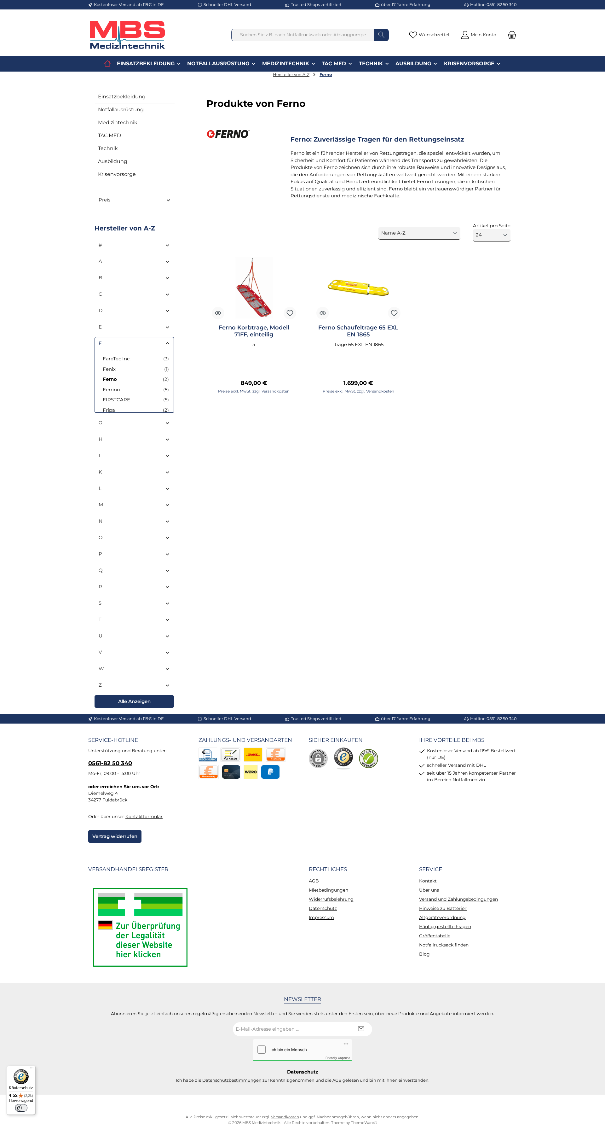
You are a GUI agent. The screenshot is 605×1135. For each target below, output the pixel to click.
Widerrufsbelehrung (331, 899)
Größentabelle (434, 936)
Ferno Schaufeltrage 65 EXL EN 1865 (358, 331)
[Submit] (361, 1029)
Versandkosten (285, 1117)
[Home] (107, 64)
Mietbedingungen (328, 890)
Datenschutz (323, 908)
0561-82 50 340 (110, 763)
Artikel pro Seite (491, 226)
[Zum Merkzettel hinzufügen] (290, 313)
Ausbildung (112, 161)
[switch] (21, 1108)
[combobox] (302, 35)
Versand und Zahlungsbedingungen (458, 899)
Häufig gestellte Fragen (445, 926)
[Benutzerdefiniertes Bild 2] (343, 759)
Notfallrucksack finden (444, 945)
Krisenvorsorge (117, 174)
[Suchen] (381, 35)
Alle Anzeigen (134, 701)
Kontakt (428, 881)
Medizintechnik (117, 122)
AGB (314, 881)
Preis (104, 200)
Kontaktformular (144, 816)
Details (254, 388)
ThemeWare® (364, 1122)
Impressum (321, 917)
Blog (424, 954)
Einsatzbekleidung (122, 97)
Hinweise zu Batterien (443, 908)
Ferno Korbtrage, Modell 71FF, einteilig (254, 331)
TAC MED (109, 135)
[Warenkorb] (510, 34)
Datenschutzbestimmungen (232, 1080)
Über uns (429, 890)
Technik (108, 148)
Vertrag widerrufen (114, 836)
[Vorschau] (218, 313)
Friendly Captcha (338, 1058)
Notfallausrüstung (121, 110)
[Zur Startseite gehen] (127, 34)
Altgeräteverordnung (442, 917)
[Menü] (32, 1069)
